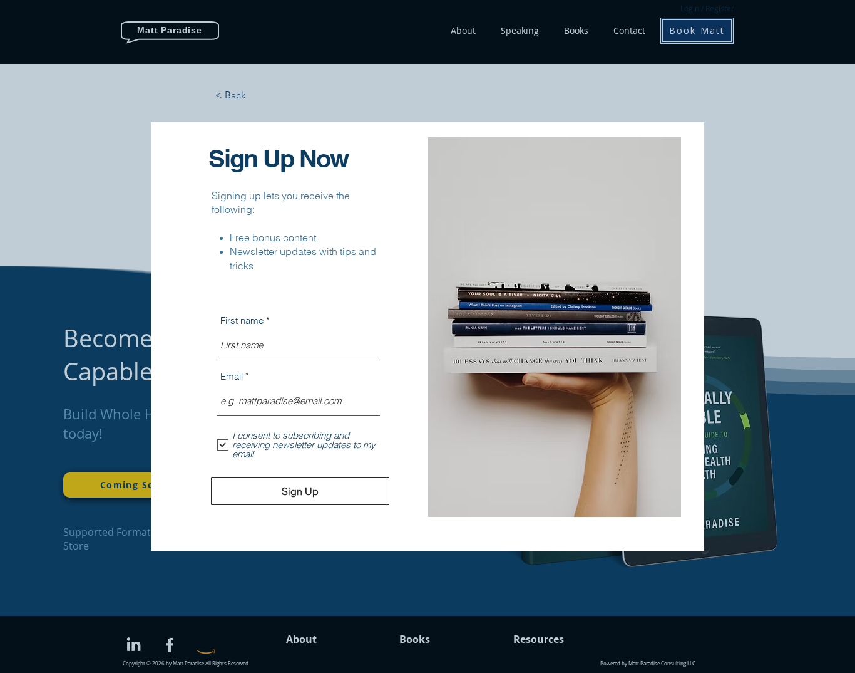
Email (231, 376)
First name (242, 320)
